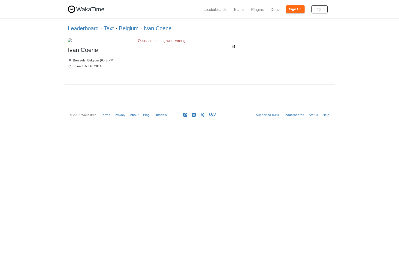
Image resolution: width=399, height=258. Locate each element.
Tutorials (160, 115)
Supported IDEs (267, 115)
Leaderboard (83, 28)
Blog (146, 115)
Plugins (257, 10)
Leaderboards (215, 10)
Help (326, 115)
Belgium (129, 28)
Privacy (120, 115)
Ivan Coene (158, 28)
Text (109, 28)
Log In (319, 9)
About (134, 115)
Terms (105, 115)
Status (313, 115)
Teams (238, 10)
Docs (275, 10)
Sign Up (295, 9)
